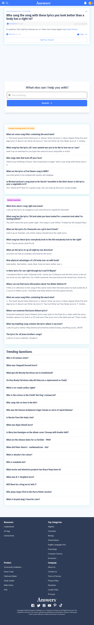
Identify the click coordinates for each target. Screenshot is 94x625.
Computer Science (55, 554)
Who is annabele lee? (16, 462)
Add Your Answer (47, 40)
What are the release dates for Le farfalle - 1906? (28, 439)
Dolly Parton (72, 29)
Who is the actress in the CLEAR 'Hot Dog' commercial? (31, 395)
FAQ (5, 590)
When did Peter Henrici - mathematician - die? (27, 447)
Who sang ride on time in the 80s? (21, 402)
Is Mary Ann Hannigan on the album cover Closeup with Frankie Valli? (37, 432)
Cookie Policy (53, 590)
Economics (52, 558)
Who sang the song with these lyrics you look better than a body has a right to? (45, 17)
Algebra (51, 527)
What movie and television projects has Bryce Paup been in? (33, 469)
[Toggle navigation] (3, 3)
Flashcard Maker (10, 576)
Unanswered (9, 536)
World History (53, 540)
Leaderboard (9, 527)
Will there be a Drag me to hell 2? (21, 484)
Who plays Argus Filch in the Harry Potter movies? (29, 492)
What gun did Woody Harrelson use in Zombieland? (29, 372)
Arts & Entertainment (13, 11)
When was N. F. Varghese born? (20, 477)
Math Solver (8, 585)
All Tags (7, 531)
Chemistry (52, 531)
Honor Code (8, 572)
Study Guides (9, 581)
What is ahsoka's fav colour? (19, 454)
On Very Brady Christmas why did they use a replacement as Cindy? (36, 380)
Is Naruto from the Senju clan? (20, 417)
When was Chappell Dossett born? (21, 365)
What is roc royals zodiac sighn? (20, 387)
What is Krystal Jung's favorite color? (23, 499)
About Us (51, 567)
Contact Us (52, 572)
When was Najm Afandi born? (19, 425)
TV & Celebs (26, 11)
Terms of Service (54, 576)
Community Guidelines (12, 567)
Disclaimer (52, 585)
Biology (51, 536)
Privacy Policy (53, 581)
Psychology (52, 549)
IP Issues (51, 594)
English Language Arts (57, 545)
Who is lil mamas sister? (17, 358)
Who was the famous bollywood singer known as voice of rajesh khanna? (39, 410)
